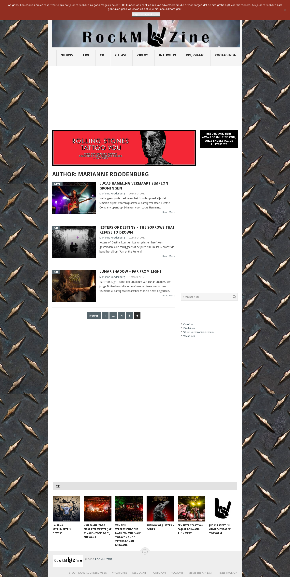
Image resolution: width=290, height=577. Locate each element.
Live (86, 55)
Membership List (200, 572)
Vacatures (189, 336)
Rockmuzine (103, 559)
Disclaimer (189, 328)
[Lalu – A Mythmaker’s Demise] (66, 508)
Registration (227, 572)
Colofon (188, 324)
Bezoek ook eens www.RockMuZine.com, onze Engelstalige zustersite (219, 139)
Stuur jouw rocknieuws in (198, 332)
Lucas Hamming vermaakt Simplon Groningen (133, 185)
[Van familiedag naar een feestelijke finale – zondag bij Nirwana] (97, 508)
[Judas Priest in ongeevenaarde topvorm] (223, 508)
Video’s (143, 55)
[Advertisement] (145, 95)
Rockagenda (225, 55)
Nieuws (67, 55)
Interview (167, 55)
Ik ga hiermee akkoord (146, 14)
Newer (93, 315)
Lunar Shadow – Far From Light (130, 271)
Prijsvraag (195, 55)
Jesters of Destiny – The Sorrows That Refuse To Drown (137, 229)
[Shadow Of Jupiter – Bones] (160, 508)
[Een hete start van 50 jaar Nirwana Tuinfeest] (191, 508)
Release (120, 55)
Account (177, 572)
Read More (169, 212)
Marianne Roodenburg (112, 193)
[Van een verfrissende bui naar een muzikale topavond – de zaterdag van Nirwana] (129, 508)
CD (102, 55)
